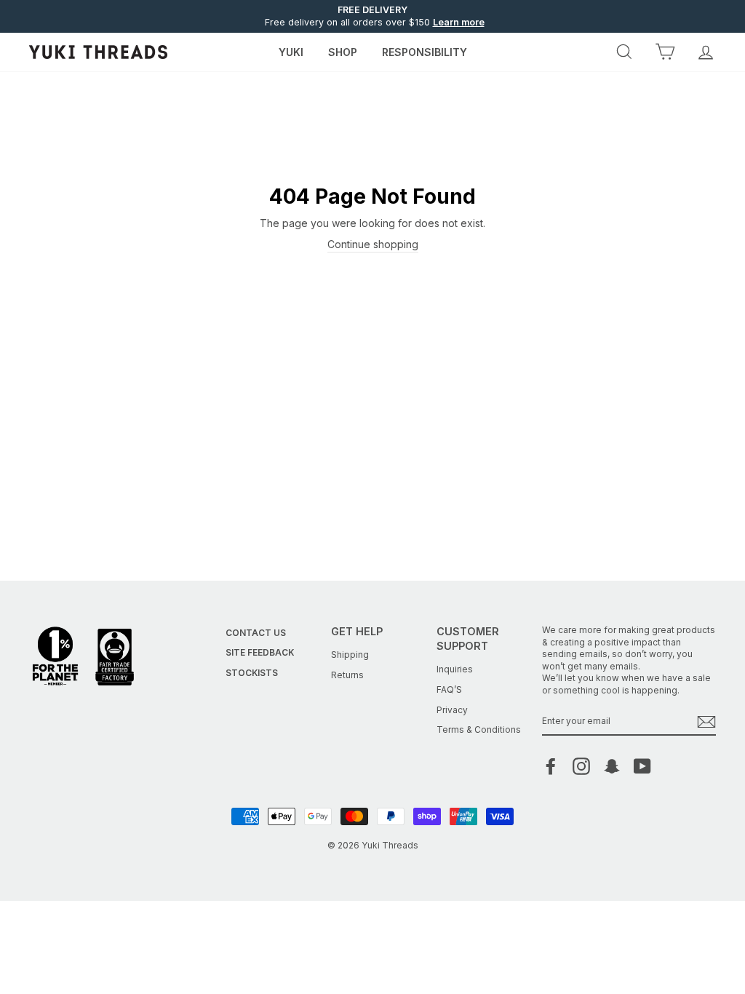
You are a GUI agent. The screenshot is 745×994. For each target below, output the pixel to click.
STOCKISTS (252, 672)
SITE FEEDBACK (260, 652)
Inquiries (455, 669)
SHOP (342, 52)
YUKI (291, 52)
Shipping (350, 654)
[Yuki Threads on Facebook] (550, 766)
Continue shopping (372, 244)
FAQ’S (449, 689)
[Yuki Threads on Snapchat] (612, 766)
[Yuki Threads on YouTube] (642, 766)
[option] (372, 16)
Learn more (459, 22)
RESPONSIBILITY (424, 52)
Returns (347, 674)
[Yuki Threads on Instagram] (581, 766)
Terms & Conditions (479, 729)
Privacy (452, 709)
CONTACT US (256, 632)
